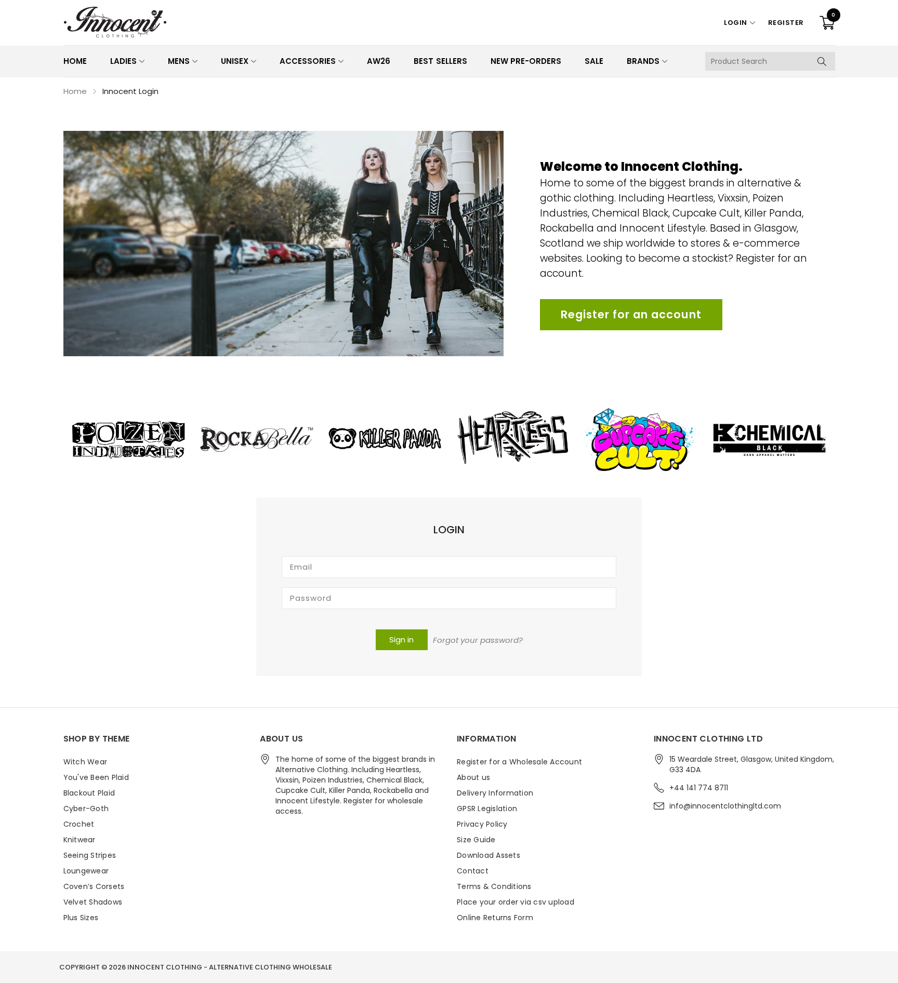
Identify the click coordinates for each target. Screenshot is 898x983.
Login (735, 23)
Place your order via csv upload (515, 902)
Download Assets (488, 855)
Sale (594, 61)
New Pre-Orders (526, 61)
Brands (643, 61)
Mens (179, 61)
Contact (472, 871)
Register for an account (631, 314)
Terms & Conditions (494, 886)
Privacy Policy (482, 824)
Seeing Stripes (89, 855)
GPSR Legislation (487, 808)
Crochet (79, 824)
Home (75, 61)
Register (786, 23)
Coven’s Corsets (94, 886)
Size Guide (476, 839)
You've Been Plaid (96, 777)
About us (473, 777)
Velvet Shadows (93, 902)
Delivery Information (495, 793)
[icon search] (822, 61)
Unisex (234, 61)
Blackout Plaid (89, 793)
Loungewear (86, 871)
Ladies (123, 61)
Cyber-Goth (86, 808)
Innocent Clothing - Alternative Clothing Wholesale (229, 967)
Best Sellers (440, 61)
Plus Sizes (81, 917)
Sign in (401, 639)
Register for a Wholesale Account (519, 762)
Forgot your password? (478, 640)
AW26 (378, 61)
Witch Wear (85, 762)
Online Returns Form (495, 917)
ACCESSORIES (308, 61)
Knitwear (79, 839)
